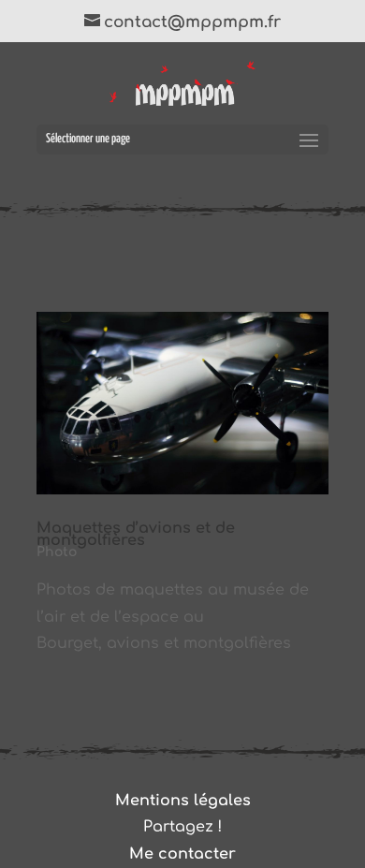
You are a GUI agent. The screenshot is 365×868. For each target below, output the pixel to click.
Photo (56, 552)
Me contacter (182, 854)
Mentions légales (183, 800)
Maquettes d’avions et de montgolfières (135, 534)
